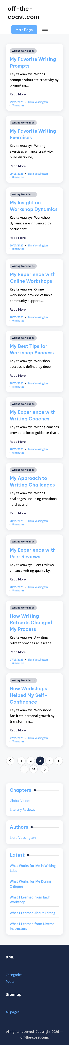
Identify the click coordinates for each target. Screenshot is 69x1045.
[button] (24, 29)
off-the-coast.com (23, 12)
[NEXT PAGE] (45, 769)
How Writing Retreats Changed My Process (31, 622)
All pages (13, 1012)
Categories (14, 974)
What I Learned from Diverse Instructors (32, 926)
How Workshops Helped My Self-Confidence (28, 695)
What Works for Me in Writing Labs (33, 868)
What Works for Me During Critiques (30, 883)
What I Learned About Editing (32, 913)
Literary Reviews (22, 809)
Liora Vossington (23, 837)
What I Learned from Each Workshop (30, 899)
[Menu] (44, 29)
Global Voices (20, 800)
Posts (10, 981)
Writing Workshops (23, 50)
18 (33, 769)
